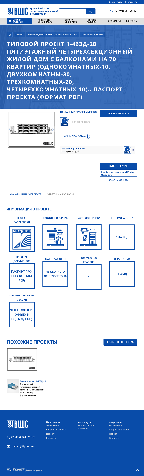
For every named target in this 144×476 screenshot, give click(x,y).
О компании (52, 425)
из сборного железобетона (55, 274)
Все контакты (115, 2)
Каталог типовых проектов (87, 427)
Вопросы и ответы (56, 429)
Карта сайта (131, 2)
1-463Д (122, 274)
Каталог (19, 35)
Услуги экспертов (71, 21)
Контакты (131, 21)
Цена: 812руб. (75, 150)
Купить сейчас (118, 166)
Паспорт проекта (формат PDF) (21, 276)
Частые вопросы (118, 113)
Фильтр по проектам (120, 342)
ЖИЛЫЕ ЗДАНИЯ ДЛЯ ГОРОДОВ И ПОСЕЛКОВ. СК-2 (52, 35)
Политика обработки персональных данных (24, 471)
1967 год (122, 237)
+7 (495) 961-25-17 (125, 10)
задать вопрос (118, 179)
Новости (50, 434)
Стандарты (114, 21)
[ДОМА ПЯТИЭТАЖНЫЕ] (89, 237)
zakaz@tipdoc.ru (23, 446)
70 (88, 277)
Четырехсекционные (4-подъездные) (21, 314)
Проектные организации (45, 21)
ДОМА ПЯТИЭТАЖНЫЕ (92, 35)
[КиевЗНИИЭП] (22, 239)
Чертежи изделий (91, 21)
